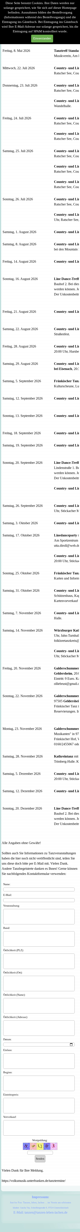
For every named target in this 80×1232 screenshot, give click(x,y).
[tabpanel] (40, 442)
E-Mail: (7, 895)
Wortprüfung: (40, 1140)
